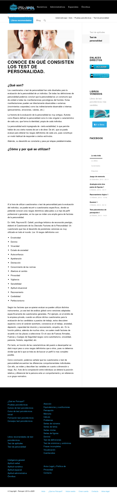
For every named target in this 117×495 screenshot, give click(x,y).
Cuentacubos (49, 452)
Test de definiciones (52, 439)
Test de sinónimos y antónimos (57, 443)
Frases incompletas (52, 446)
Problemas (48, 420)
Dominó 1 (94, 202)
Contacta (47, 472)
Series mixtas (50, 430)
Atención (47, 403)
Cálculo (47, 416)
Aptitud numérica (15, 466)
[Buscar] (44, 20)
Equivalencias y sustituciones (57, 407)
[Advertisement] (41, 176)
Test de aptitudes (97, 32)
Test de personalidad (96, 39)
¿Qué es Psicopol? (16, 401)
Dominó (47, 436)
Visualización (49, 449)
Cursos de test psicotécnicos (20, 407)
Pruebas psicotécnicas (18, 404)
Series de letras (50, 426)
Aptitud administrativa (17, 473)
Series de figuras (51, 433)
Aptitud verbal (14, 463)
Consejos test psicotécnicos (20, 421)
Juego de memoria (97, 176)
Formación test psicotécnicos (21, 417)
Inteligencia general (16, 459)
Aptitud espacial (15, 469)
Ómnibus (12, 476)
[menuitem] (13, 7)
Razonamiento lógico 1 (99, 194)
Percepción (48, 410)
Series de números (52, 423)
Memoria (47, 413)
